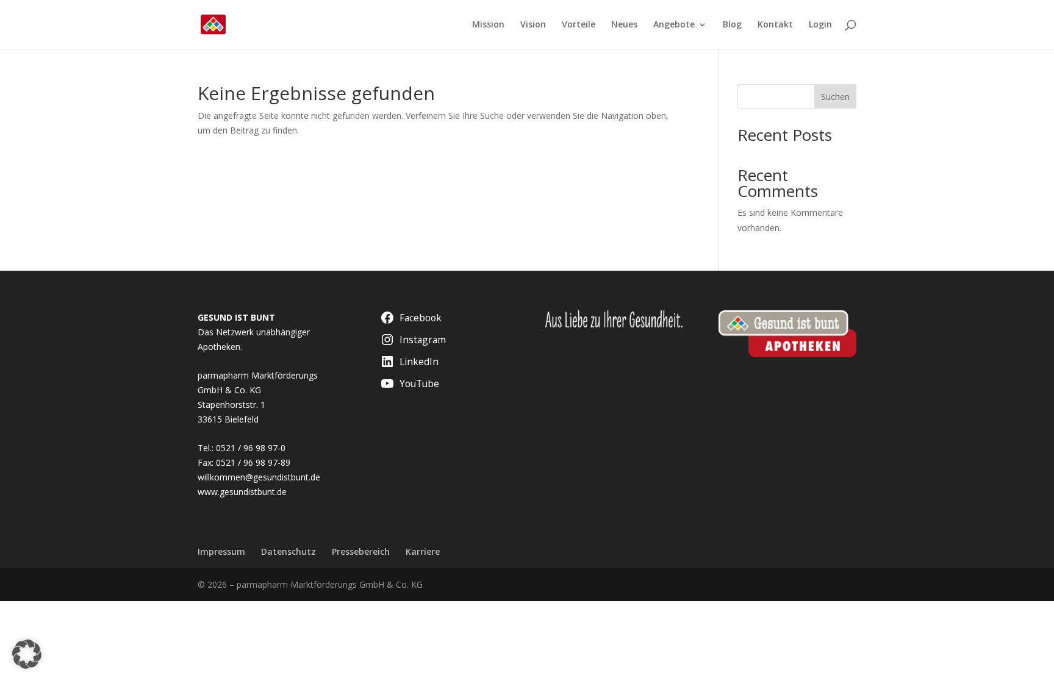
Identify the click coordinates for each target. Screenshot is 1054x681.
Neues (624, 25)
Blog (732, 25)
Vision (533, 25)
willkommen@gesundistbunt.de (259, 477)
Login (820, 25)
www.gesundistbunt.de (242, 491)
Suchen (835, 96)
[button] (27, 654)
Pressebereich (361, 551)
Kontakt (775, 25)
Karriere (423, 551)
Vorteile (578, 25)
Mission (488, 25)
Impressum (221, 551)
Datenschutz (288, 551)
